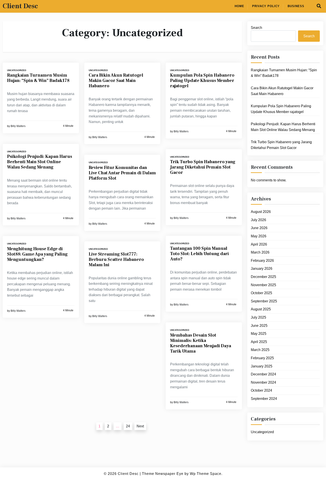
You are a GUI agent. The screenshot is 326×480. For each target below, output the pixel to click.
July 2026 (258, 220)
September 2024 (264, 399)
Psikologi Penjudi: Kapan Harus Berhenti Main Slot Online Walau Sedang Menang (39, 162)
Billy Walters (18, 126)
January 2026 (261, 269)
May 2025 (258, 333)
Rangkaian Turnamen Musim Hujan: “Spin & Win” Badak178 (38, 78)
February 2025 (262, 358)
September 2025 (264, 301)
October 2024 (261, 391)
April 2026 (259, 244)
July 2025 (258, 317)
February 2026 (262, 260)
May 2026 (258, 236)
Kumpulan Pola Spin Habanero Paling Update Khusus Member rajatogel (202, 81)
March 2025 (260, 350)
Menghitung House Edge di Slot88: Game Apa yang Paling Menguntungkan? (37, 254)
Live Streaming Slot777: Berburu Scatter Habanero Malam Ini (116, 260)
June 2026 (259, 228)
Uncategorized (16, 70)
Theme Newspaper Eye (162, 474)
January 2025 (261, 366)
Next (140, 426)
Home (239, 6)
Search (256, 28)
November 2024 (263, 382)
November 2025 (263, 285)
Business (296, 6)
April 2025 (259, 342)
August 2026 (261, 212)
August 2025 (261, 309)
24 (128, 426)
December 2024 (263, 374)
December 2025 (263, 277)
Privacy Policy (266, 6)
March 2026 (260, 252)
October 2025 (261, 293)
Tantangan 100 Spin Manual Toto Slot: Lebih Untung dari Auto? (199, 254)
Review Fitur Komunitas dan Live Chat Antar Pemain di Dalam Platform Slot (122, 173)
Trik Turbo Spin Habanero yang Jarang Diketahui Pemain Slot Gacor (202, 167)
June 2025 (259, 325)
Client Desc (20, 6)
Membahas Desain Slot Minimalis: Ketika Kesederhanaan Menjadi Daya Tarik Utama (200, 343)
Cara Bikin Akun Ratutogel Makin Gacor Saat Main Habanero (116, 81)
